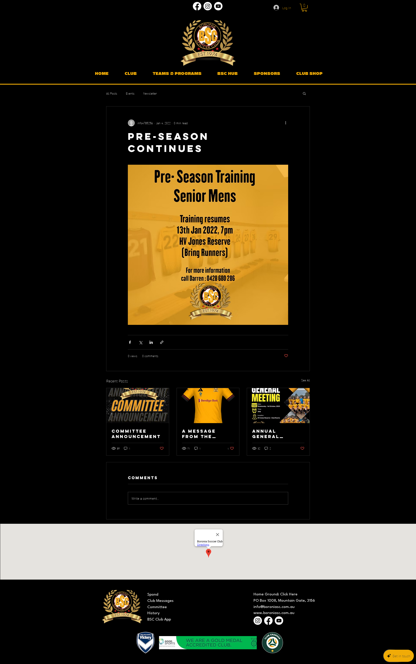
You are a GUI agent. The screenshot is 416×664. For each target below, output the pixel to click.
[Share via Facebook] (130, 342)
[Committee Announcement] (137, 405)
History (153, 613)
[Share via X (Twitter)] (140, 342)
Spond (152, 594)
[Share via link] (162, 342)
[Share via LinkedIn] (151, 342)
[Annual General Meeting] (278, 405)
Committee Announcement (136, 433)
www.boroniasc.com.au (274, 613)
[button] (304, 8)
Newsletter (150, 93)
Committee (157, 607)
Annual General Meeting (266, 433)
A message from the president (199, 433)
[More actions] (285, 123)
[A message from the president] (208, 405)
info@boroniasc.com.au (274, 607)
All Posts (111, 93)
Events (130, 93)
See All (305, 380)
